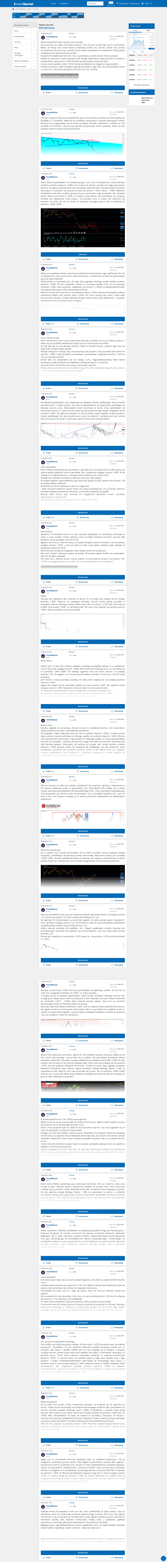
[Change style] (142, 3)
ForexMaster (52, 36)
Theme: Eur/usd (46, 25)
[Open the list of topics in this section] (34, 30)
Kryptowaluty (19, 36)
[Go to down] (163, 1558)
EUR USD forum (47, 27)
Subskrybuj (113, 39)
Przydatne (64, 3)
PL (152, 3)
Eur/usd (35, 9)
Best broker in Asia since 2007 (147, 100)
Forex (29, 9)
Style (147, 3)
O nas (53, 3)
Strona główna (20, 9)
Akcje (16, 47)
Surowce (17, 42)
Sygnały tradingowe (21, 61)
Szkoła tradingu (20, 66)
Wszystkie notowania (141, 85)
